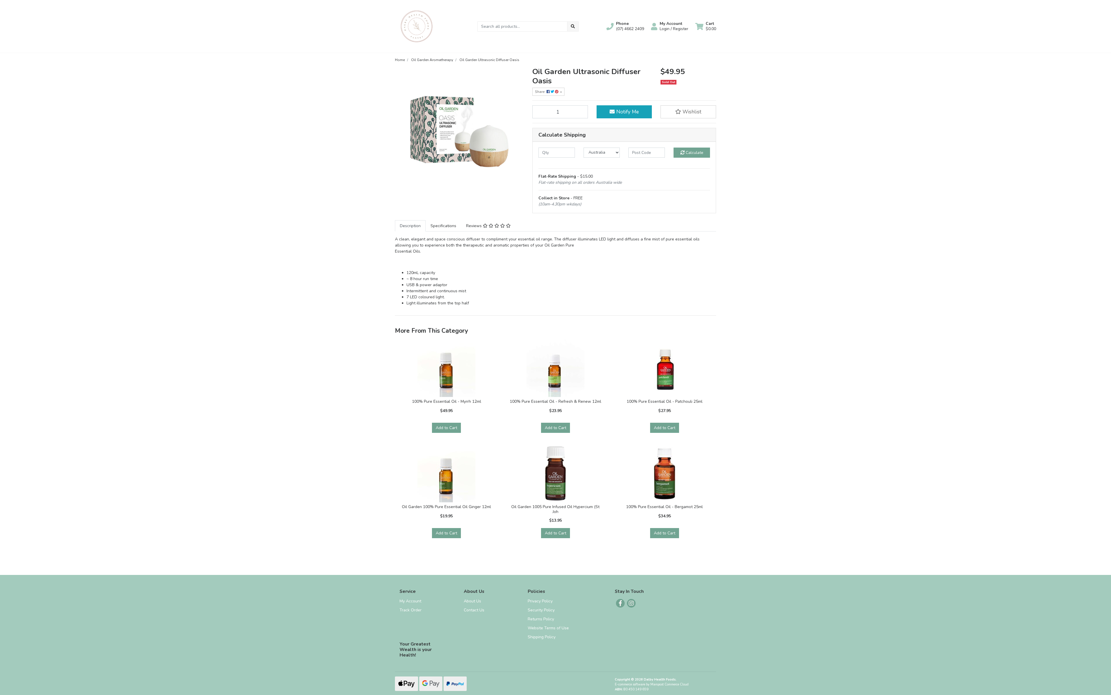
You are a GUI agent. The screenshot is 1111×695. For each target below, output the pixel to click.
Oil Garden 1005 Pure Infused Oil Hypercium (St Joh (555, 509)
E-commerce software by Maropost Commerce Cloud (652, 684)
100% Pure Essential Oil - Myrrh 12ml (446, 401)
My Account (410, 601)
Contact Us (474, 610)
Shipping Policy (542, 637)
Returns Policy (541, 619)
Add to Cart (446, 428)
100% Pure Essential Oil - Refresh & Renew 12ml (555, 401)
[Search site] (573, 26)
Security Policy (541, 610)
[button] (625, 26)
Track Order (411, 610)
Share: (541, 91)
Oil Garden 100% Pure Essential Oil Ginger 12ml (446, 507)
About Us (472, 601)
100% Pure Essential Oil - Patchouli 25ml (664, 401)
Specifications (443, 226)
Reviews (474, 226)
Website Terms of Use (548, 628)
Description (410, 226)
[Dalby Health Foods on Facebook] (620, 603)
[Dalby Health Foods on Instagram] (631, 603)
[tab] (410, 225)
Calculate (694, 152)
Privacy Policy (540, 601)
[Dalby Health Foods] (416, 26)
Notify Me (627, 111)
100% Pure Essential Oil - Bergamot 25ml (664, 507)
